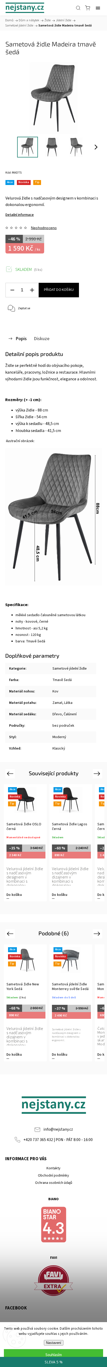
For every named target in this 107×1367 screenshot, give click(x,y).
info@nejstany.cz (58, 1129)
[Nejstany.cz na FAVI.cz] (53, 1281)
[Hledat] (78, 8)
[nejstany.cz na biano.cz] (53, 1225)
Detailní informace (19, 214)
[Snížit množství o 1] (12, 290)
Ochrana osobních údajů (53, 1182)
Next (97, 773)
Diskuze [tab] (42, 338)
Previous (11, 773)
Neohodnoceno (44, 228)
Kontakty (53, 1168)
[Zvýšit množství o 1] (31, 290)
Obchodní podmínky (53, 1175)
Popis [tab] (21, 338)
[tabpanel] (25, 842)
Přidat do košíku (59, 290)
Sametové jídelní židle (69, 668)
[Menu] (98, 8)
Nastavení (53, 1343)
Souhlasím (53, 1355)
